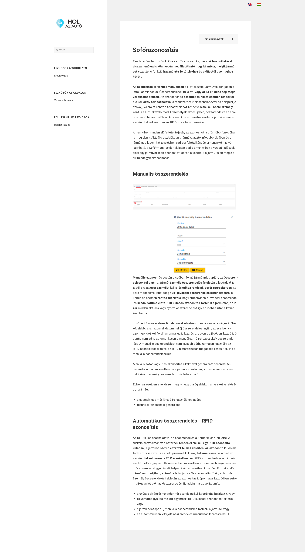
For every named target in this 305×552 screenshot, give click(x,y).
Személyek (179, 112)
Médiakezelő (61, 75)
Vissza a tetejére (63, 100)
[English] (251, 4)
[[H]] (74, 23)
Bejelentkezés (62, 124)
